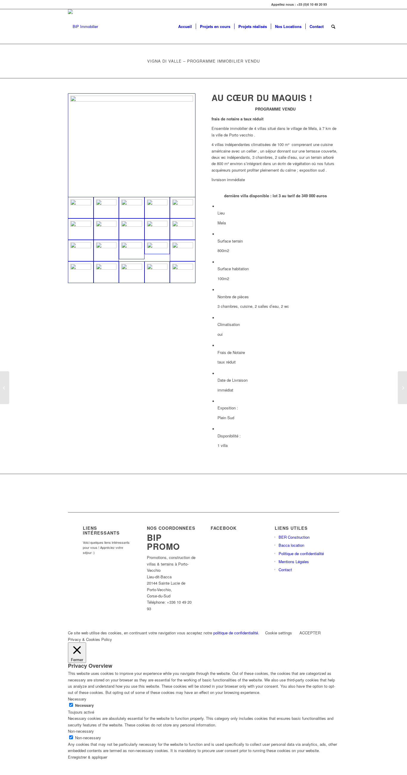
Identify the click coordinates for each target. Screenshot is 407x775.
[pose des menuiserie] (106, 272)
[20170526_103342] (81, 250)
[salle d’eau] (132, 229)
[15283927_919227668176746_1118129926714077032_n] (132, 272)
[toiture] (157, 272)
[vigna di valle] (157, 247)
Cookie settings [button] (278, 633)
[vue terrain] (182, 272)
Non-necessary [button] (81, 731)
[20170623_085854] (106, 207)
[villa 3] (157, 207)
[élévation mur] (81, 272)
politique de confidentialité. (236, 633)
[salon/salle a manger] (182, 229)
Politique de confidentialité (301, 553)
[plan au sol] (106, 250)
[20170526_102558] (132, 207)
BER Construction (294, 537)
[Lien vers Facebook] (334, 4)
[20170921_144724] (131, 145)
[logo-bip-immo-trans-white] (83, 26)
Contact (285, 569)
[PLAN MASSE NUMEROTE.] (132, 249)
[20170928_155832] (106, 229)
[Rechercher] (333, 26)
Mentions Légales (294, 561)
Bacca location (291, 545)
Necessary (84, 705)
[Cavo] (4, 387)
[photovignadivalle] (182, 250)
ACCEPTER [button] (310, 633)
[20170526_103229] (157, 229)
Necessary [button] (77, 699)
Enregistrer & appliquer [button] (87, 757)
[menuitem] (185, 26)
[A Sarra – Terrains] (402, 387)
